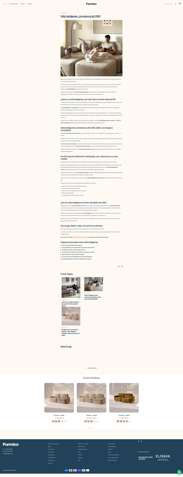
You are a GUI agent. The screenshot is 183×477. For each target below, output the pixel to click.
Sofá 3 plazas (51, 452)
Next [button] (138, 405)
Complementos (51, 457)
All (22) (129, 421)
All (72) (65, 421)
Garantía (80, 454)
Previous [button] (45, 405)
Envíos (79, 452)
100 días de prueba (82, 449)
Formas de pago (112, 446)
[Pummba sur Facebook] (138, 441)
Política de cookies (112, 460)
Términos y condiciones (113, 454)
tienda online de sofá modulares (80, 237)
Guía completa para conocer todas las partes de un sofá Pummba (92, 297)
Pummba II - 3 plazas (124, 415)
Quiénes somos (81, 446)
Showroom (50, 463)
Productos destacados (53, 443)
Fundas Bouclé (51, 460)
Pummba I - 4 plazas (91, 415)
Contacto (110, 449)
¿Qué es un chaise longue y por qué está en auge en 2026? (70, 304)
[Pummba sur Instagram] (141, 441)
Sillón (49, 446)
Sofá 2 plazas (51, 449)
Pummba (90, 94)
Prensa (109, 452)
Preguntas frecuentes (83, 443)
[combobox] (172, 4)
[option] (59, 405)
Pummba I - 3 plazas (59, 415)
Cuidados (80, 457)
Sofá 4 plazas (51, 454)
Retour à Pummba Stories (92, 368)
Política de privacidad (113, 457)
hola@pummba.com (8, 453)
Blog (79, 460)
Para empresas (111, 443)
